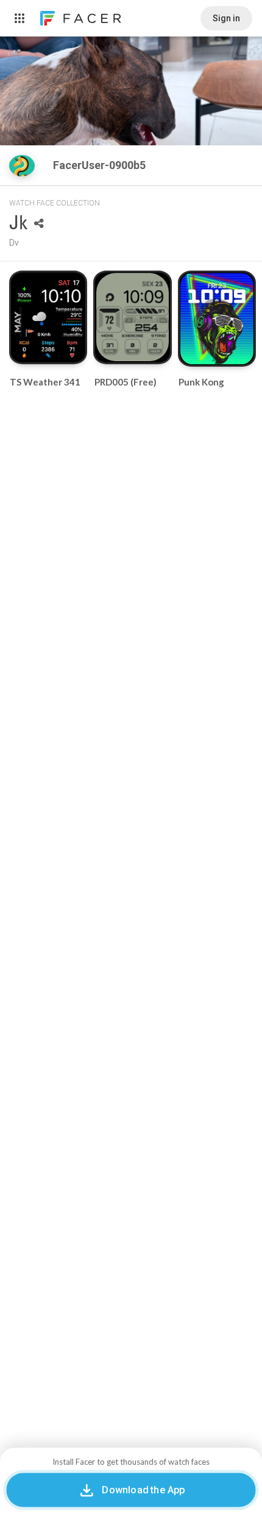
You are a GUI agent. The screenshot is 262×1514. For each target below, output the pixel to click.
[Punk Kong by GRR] (216, 318)
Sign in (226, 18)
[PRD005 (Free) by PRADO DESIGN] (132, 317)
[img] (22, 165)
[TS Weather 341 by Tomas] (48, 317)
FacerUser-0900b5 (100, 165)
